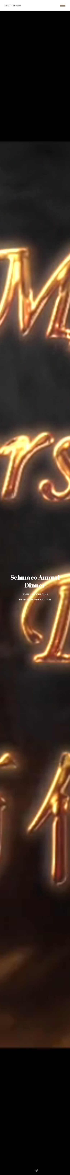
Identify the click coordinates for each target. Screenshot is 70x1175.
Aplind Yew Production (37, 599)
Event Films (41, 594)
